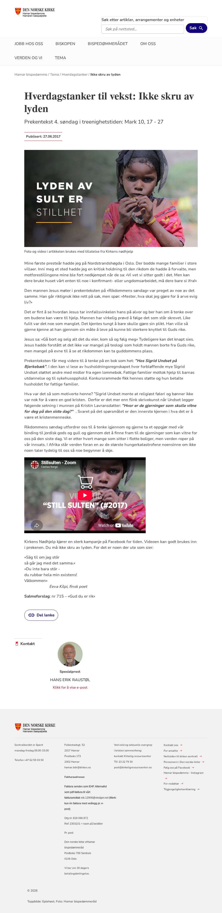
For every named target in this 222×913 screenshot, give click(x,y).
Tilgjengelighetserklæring (179, 789)
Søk (193, 28)
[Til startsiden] (38, 12)
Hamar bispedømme (31, 74)
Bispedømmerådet (108, 43)
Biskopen (65, 43)
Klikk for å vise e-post (70, 687)
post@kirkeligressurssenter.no (133, 767)
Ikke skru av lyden (105, 74)
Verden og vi (28, 57)
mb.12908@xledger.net (94, 797)
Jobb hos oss (29, 43)
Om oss (148, 43)
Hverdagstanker (75, 74)
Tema (60, 57)
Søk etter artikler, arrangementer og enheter (142, 19)
